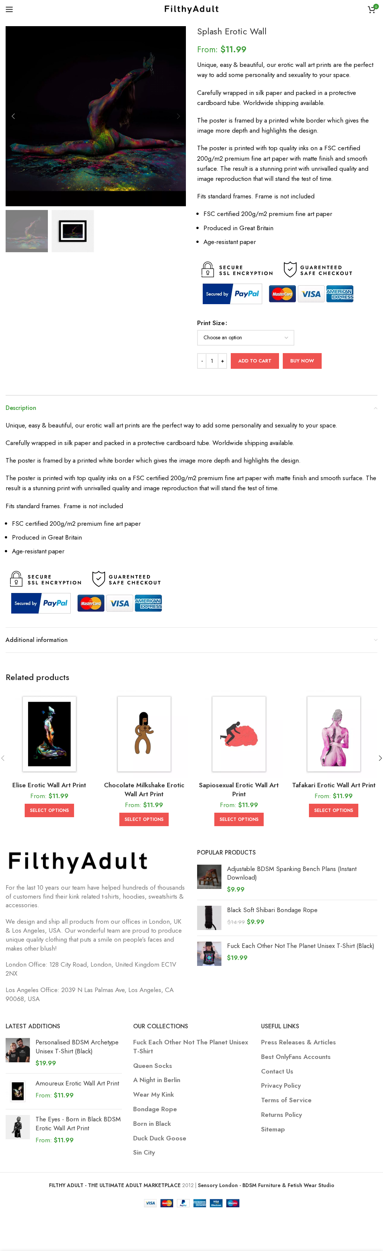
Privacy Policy (281, 1085)
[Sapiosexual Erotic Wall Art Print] (239, 734)
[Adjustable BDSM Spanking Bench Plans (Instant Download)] (209, 879)
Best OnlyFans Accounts (296, 1057)
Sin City (144, 1152)
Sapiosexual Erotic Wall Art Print (239, 790)
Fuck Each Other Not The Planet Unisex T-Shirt (190, 1047)
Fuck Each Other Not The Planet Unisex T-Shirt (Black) (300, 946)
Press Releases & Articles (298, 1042)
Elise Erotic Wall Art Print (49, 785)
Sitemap (273, 1129)
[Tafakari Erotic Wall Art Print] (334, 734)
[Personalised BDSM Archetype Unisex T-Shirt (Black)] (18, 1053)
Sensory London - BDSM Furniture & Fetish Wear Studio (266, 1185)
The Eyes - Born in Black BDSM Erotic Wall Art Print (78, 1124)
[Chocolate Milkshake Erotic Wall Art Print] (144, 734)
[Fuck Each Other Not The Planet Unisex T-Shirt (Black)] (209, 954)
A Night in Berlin (156, 1080)
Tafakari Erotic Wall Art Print (334, 785)
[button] (13, 116)
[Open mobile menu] (9, 9)
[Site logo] (191, 8)
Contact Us (277, 1071)
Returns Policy (281, 1115)
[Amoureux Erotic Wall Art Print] (18, 1091)
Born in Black (152, 1123)
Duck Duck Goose (159, 1138)
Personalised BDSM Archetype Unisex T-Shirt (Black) (77, 1047)
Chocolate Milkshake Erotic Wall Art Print (144, 790)
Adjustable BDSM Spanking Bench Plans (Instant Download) (291, 873)
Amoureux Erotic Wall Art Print (77, 1083)
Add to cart (255, 360)
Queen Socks (152, 1066)
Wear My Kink (153, 1094)
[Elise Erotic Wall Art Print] (49, 734)
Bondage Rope (155, 1109)
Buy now (302, 360)
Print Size (211, 322)
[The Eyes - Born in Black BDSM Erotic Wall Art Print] (18, 1130)
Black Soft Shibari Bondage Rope (272, 910)
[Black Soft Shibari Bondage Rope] (209, 918)
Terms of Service (286, 1100)
